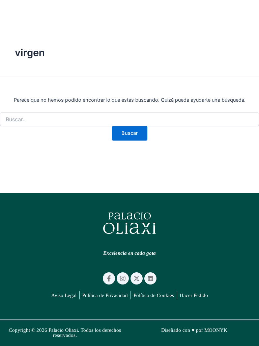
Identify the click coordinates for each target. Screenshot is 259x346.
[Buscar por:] (129, 119)
